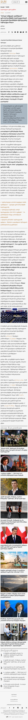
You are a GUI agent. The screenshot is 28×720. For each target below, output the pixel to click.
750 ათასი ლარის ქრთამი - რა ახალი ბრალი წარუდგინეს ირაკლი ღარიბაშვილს (15, 686)
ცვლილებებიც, (13, 68)
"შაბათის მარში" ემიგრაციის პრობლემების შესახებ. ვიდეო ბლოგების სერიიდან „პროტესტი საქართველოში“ (14, 450)
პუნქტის (13, 385)
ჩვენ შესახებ (14, 694)
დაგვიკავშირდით (14, 699)
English (7, 6)
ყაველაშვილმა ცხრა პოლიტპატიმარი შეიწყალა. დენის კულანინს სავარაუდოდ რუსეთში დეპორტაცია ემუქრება (14, 547)
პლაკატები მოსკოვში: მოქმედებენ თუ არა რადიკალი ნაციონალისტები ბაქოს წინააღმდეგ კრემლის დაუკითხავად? (14, 521)
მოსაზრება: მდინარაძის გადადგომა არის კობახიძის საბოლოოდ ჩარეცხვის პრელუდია (13, 619)
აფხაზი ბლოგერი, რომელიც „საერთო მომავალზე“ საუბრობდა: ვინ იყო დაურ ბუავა (13, 497)
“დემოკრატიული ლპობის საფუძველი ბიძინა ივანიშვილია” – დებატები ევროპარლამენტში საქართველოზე (13, 204)
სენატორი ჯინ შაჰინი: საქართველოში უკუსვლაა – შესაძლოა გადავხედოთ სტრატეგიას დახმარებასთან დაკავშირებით (14, 222)
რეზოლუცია (12, 53)
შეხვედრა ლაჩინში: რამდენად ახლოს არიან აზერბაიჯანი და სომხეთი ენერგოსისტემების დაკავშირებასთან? (13, 595)
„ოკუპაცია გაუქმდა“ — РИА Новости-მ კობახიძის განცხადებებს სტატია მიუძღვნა (12, 474)
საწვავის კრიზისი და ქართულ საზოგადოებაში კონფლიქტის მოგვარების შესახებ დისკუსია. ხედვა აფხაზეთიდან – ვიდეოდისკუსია (13, 643)
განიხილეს (9, 336)
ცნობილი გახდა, (19, 380)
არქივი (3, 12)
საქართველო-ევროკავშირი (8, 9)
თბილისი (3, 28)
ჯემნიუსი (3, 26)
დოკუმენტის (13, 339)
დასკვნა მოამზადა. (9, 406)
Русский (3, 7)
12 (10, 385)
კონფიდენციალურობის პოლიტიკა (14, 704)
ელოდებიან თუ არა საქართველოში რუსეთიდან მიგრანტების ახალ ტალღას (14, 668)
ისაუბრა (21, 395)
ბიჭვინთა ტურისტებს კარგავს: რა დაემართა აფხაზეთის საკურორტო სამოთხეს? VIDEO (13, 571)
